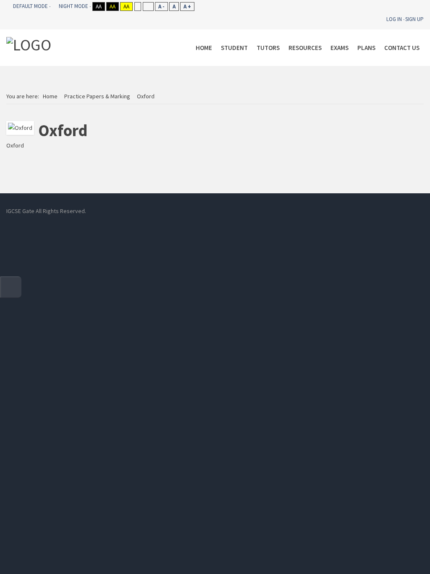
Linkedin (200, 211)
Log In (394, 19)
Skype (219, 211)
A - (161, 6)
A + (187, 6)
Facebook (181, 211)
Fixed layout (137, 6)
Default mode (30, 6)
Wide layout (148, 6)
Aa (99, 6)
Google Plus (257, 211)
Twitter (238, 211)
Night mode (73, 6)
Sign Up (414, 19)
